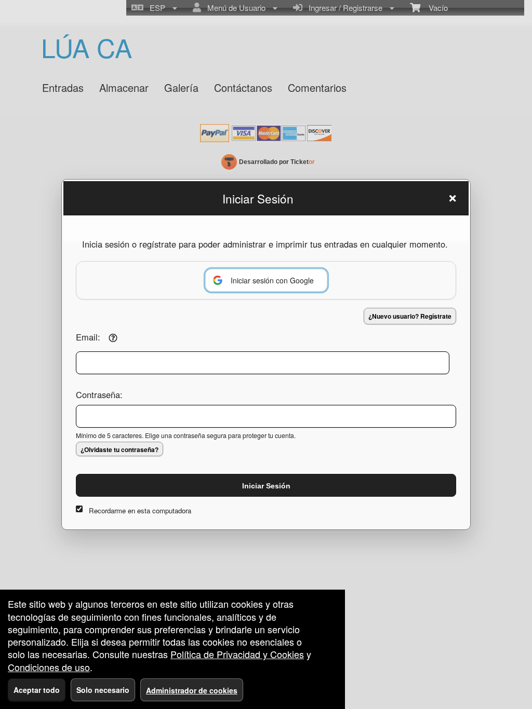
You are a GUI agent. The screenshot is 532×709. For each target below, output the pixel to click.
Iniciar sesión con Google (272, 280)
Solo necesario (102, 690)
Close (452, 198)
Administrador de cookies (191, 690)
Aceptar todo (37, 690)
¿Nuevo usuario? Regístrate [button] (409, 316)
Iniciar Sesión (266, 486)
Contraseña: (99, 394)
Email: (88, 337)
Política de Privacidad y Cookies (237, 654)
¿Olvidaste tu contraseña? (119, 449)
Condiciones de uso (49, 667)
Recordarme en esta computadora (140, 510)
